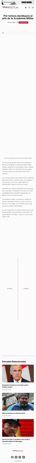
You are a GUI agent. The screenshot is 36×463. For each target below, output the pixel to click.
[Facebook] (12, 457)
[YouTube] (23, 457)
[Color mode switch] (26, 7)
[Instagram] (20, 457)
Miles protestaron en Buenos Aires (13, 413)
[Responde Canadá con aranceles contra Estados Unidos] (18, 373)
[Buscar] (29, 7)
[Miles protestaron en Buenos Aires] (18, 402)
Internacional (23, 22)
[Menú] (33, 7)
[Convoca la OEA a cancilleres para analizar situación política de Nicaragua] (18, 428)
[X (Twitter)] (16, 457)
